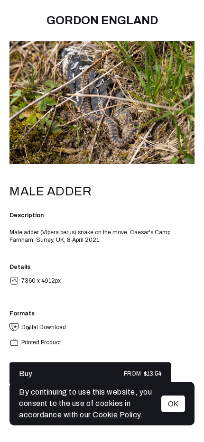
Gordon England (102, 20)
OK (173, 404)
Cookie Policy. (118, 415)
